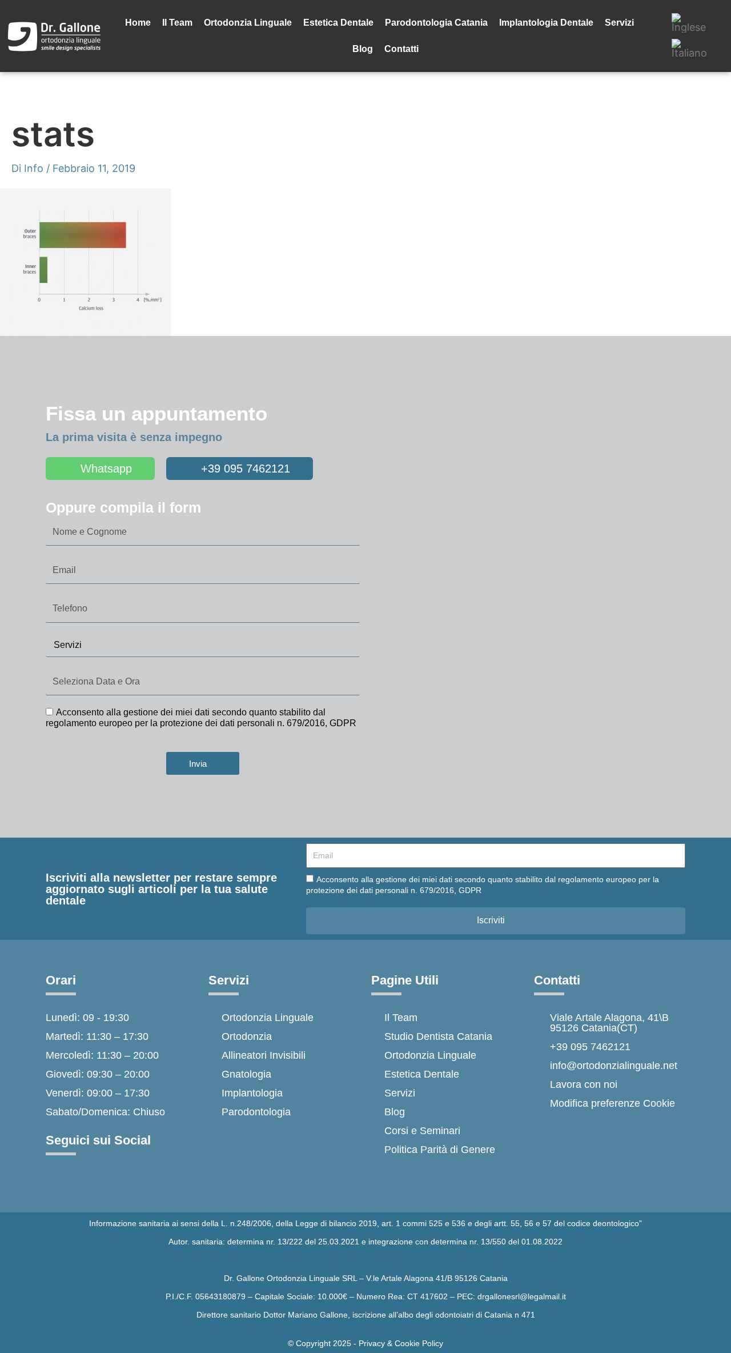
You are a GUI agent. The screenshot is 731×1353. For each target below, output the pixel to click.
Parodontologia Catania (436, 22)
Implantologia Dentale (546, 22)
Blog (362, 49)
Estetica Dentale (338, 22)
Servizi (619, 22)
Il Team (177, 22)
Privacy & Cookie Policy (401, 1343)
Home (138, 22)
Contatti (401, 49)
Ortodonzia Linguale (248, 22)
